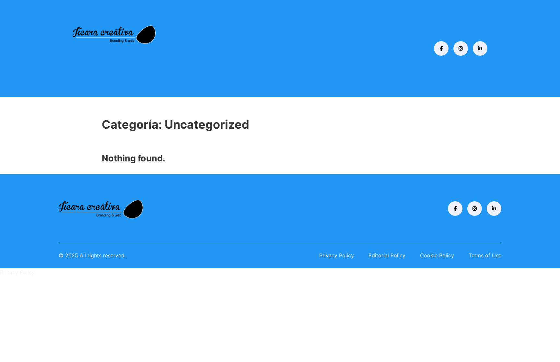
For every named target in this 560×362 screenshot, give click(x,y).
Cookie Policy (437, 255)
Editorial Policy (386, 255)
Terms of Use (485, 255)
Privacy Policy (336, 255)
